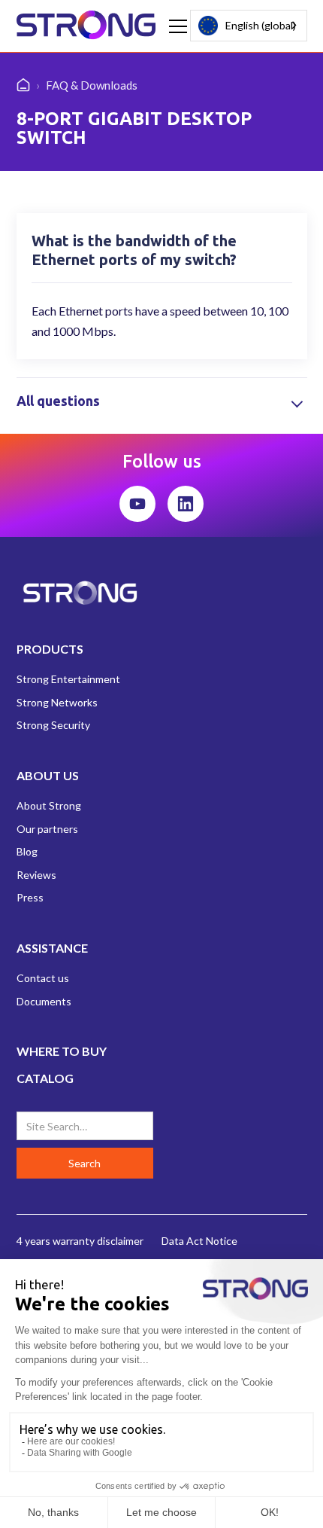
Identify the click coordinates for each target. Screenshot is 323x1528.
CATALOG (45, 1078)
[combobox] (248, 25)
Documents (44, 1001)
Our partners (47, 828)
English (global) (260, 25)
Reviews (36, 874)
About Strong (49, 805)
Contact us (43, 977)
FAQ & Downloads (91, 85)
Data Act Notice (199, 1240)
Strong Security (53, 724)
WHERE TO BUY (62, 1051)
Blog (27, 851)
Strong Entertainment (68, 679)
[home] (86, 26)
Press (30, 897)
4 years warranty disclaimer (80, 1240)
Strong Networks (57, 702)
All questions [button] (58, 400)
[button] (175, 26)
